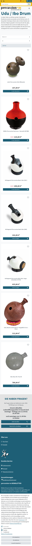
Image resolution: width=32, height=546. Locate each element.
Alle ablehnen (16, 540)
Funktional (6, 532)
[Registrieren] (4, 1)
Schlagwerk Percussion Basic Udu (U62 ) (16, 180)
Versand (5, 468)
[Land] (21, 1)
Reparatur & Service (8, 472)
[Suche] (29, 4)
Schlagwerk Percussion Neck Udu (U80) (16, 229)
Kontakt (5, 445)
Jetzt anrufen (15, 422)
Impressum (22, 520)
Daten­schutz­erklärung (15, 523)
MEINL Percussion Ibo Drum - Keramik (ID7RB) (16, 131)
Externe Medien (7, 528)
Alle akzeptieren (16, 537)
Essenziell (5, 526)
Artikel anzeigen (15, 238)
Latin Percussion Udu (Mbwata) (16, 82)
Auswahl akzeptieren (16, 543)
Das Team (5, 441)
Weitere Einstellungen (6, 534)
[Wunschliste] (25, 1)
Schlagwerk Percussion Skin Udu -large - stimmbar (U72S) (16, 279)
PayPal (5, 530)
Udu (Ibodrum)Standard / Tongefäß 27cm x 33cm (16, 328)
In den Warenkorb (15, 91)
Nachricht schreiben (15, 426)
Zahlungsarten (7, 465)
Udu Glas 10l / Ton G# (16, 377)
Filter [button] (5, 45)
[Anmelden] (2, 1)
